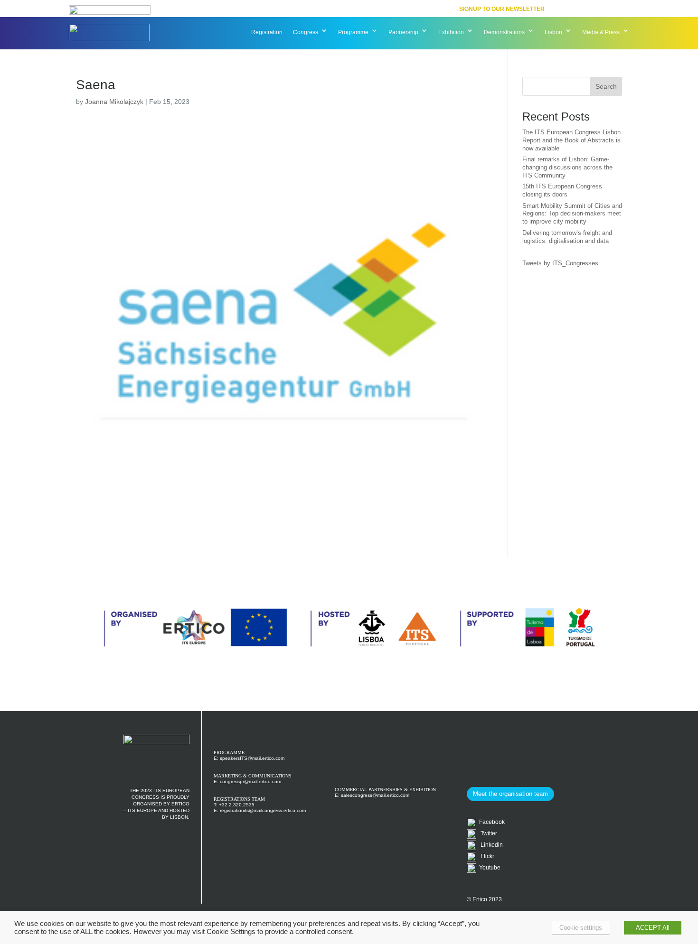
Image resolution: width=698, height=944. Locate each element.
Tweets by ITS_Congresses (560, 263)
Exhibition (451, 32)
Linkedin (489, 844)
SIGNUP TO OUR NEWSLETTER (502, 9)
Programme (353, 32)
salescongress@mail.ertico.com (375, 795)
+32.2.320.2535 (237, 804)
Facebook (490, 822)
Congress (305, 32)
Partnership (403, 32)
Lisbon (553, 32)
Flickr (485, 856)
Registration (267, 32)
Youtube (488, 867)
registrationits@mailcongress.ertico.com (263, 810)
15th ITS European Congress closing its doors (562, 190)
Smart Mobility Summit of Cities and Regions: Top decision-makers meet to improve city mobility (572, 213)
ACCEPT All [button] (653, 927)
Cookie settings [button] (580, 927)
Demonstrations (504, 32)
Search (606, 86)
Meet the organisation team (510, 793)
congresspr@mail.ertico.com (250, 781)
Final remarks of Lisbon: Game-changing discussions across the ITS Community (567, 167)
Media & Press (601, 32)
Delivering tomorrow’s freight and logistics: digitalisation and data (567, 236)
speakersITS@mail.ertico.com (252, 758)
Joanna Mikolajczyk (114, 101)
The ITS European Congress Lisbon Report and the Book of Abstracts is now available (571, 140)
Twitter (486, 833)
